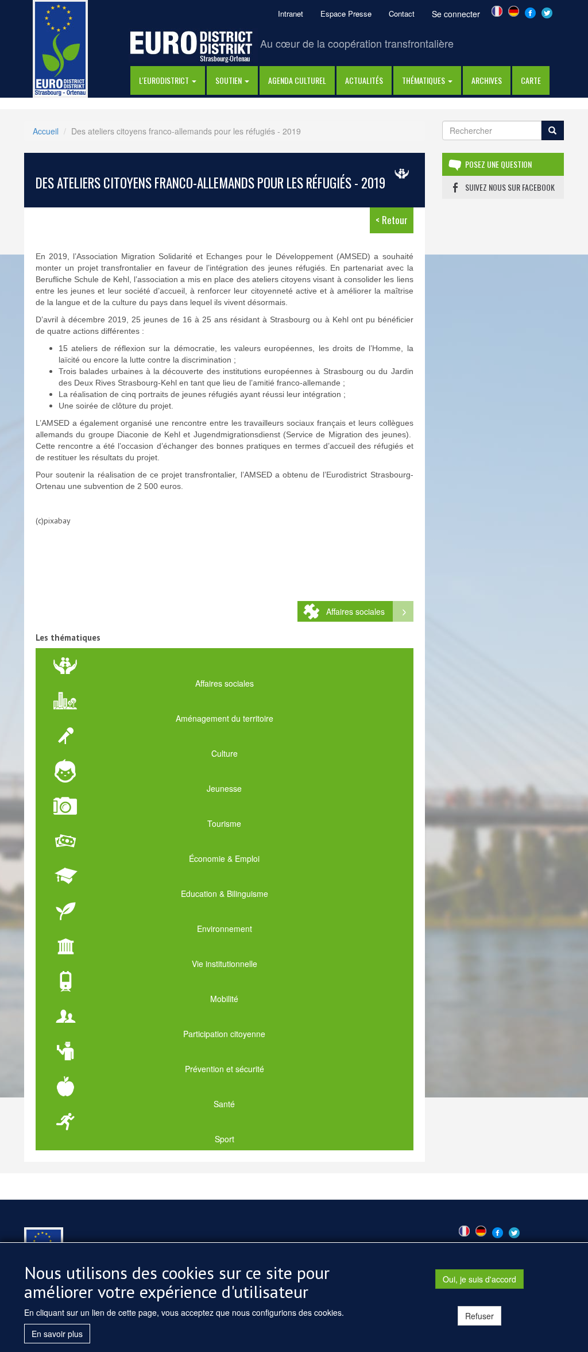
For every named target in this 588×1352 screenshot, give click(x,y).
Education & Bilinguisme (224, 893)
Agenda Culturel (297, 80)
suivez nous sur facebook (510, 187)
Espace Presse (346, 13)
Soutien (229, 80)
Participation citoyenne (224, 1033)
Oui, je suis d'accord (479, 1279)
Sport (224, 1139)
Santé (224, 1104)
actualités (364, 80)
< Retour (392, 220)
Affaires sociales (355, 611)
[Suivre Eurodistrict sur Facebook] (530, 11)
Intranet (290, 13)
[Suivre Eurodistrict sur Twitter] (546, 11)
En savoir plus (57, 1333)
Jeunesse (224, 788)
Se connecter (456, 14)
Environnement (224, 928)
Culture (224, 753)
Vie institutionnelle (224, 963)
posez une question (498, 164)
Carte (531, 80)
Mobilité (224, 998)
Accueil (46, 131)
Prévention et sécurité (224, 1068)
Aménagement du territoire (224, 718)
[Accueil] (60, 47)
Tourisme (224, 823)
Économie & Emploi (224, 858)
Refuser (479, 1316)
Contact (402, 13)
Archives (486, 80)
